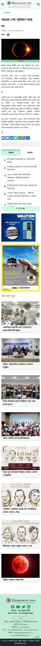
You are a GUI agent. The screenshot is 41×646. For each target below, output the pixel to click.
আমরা (20, 618)
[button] (2, 4)
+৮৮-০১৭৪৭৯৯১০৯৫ (14, 630)
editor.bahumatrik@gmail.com (20, 635)
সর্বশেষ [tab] (11, 152)
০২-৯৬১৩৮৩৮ (24, 627)
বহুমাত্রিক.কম (13, 641)
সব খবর (19, 208)
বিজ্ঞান (7, 12)
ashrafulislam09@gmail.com (23, 632)
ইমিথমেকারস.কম (20, 643)
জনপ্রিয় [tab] (30, 152)
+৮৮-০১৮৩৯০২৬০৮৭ (30, 630)
